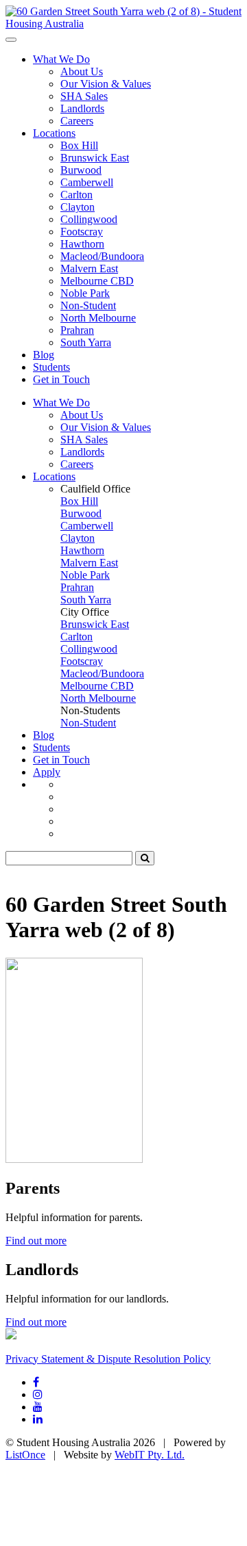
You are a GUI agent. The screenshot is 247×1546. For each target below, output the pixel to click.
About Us (81, 71)
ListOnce (25, 1454)
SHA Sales (84, 96)
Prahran (77, 330)
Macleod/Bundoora (102, 256)
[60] (123, 23)
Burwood (81, 170)
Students (51, 367)
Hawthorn (82, 244)
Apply (46, 772)
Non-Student (88, 305)
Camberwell (86, 182)
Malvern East (89, 268)
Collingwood (88, 219)
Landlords (82, 108)
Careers (76, 121)
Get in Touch (61, 379)
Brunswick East (94, 157)
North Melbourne (98, 318)
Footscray (81, 231)
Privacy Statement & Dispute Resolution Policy (108, 1359)
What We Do (61, 59)
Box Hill (79, 145)
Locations (54, 133)
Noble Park (85, 293)
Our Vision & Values (105, 84)
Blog (43, 355)
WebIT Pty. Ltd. (150, 1454)
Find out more (36, 1240)
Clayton (77, 207)
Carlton (76, 194)
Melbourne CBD (97, 281)
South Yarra (85, 342)
